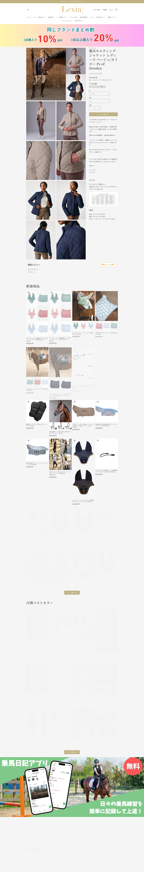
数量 (90, 105)
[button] (28, 10)
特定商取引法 (91, 836)
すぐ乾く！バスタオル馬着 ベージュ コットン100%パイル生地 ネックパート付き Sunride (83, 426)
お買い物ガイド (92, 827)
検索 (89, 821)
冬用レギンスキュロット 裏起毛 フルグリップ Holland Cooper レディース (37, 741)
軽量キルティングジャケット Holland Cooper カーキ (59, 584)
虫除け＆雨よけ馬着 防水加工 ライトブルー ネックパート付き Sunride (106, 425)
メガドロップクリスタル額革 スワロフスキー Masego (83, 739)
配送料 (93, 80)
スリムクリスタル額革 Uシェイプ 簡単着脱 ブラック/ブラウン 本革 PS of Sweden (106, 471)
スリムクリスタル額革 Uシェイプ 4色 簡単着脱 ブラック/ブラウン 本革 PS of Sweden (106, 380)
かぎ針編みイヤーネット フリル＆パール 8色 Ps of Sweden (60, 741)
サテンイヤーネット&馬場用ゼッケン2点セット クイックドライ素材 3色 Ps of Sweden (60, 339)
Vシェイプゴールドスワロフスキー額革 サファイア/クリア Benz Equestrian (106, 653)
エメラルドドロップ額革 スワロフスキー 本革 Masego (37, 694)
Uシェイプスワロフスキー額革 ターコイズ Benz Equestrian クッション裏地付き (106, 520)
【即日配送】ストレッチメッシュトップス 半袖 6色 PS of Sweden (83, 642)
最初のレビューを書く (108, 264)
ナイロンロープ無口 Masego (56, 694)
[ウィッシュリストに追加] (28, 293)
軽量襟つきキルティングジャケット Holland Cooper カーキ (35, 584)
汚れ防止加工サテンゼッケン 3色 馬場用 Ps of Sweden (106, 333)
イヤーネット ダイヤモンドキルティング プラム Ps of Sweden (106, 580)
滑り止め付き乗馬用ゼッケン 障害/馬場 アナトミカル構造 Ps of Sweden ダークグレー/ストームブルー (106, 697)
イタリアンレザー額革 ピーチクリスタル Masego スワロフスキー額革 (82, 694)
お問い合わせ (91, 830)
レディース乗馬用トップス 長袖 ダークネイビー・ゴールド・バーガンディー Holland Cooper (106, 739)
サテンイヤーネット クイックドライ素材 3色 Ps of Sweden (83, 333)
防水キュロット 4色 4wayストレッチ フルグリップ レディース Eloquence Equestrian (60, 473)
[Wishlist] (113, 10)
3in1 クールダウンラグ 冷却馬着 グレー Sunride (59, 635)
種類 (90, 98)
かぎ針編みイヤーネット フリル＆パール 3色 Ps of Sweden (60, 539)
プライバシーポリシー (94, 839)
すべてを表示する (72, 593)
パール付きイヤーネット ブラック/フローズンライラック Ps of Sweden (83, 539)
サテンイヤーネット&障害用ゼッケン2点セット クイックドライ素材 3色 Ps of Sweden (37, 340)
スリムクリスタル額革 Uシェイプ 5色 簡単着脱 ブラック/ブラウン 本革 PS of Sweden (83, 386)
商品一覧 (90, 824)
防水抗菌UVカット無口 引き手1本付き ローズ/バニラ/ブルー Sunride (60, 432)
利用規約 (90, 842)
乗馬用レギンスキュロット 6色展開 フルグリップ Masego (37, 640)
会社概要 (90, 833)
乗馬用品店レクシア (34, 868)
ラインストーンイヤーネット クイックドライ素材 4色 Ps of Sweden (37, 539)
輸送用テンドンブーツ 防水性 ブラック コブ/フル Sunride (36, 425)
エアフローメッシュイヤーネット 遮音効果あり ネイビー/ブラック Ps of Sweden (83, 501)
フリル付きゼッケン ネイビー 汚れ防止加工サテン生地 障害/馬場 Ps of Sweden (60, 394)
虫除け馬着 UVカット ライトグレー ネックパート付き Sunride (37, 463)
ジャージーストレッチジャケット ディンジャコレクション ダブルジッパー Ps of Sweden (83, 581)
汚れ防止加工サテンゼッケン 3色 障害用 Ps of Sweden (37, 389)
